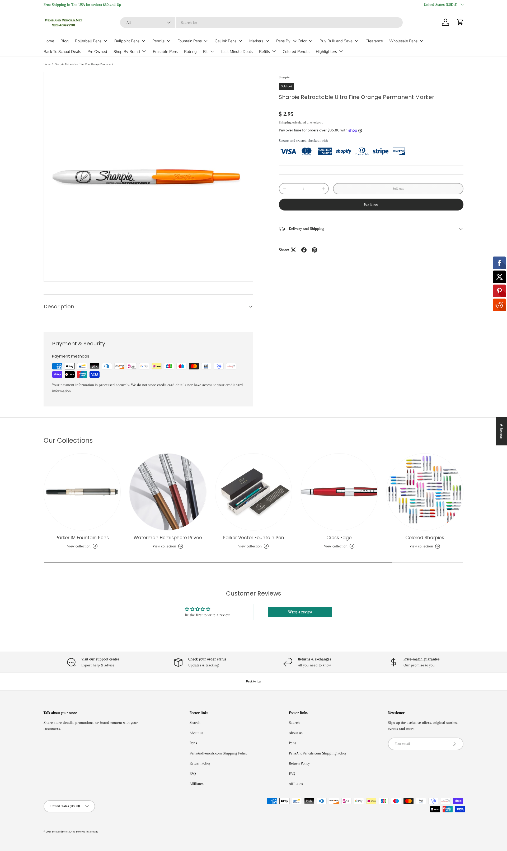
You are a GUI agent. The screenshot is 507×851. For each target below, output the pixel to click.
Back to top (253, 681)
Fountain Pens (189, 41)
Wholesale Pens (403, 41)
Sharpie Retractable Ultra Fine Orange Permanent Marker (85, 64)
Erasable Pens (165, 51)
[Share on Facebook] (304, 250)
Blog (64, 41)
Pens (193, 743)
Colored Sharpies (424, 537)
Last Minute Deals (237, 51)
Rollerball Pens (88, 41)
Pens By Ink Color (291, 41)
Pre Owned (97, 51)
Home (49, 41)
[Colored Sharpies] (425, 492)
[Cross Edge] (339, 492)
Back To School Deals (62, 51)
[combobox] (261, 22)
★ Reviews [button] (501, 431)
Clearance (374, 41)
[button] (460, 22)
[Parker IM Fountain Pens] (82, 492)
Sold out (398, 188)
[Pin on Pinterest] (314, 250)
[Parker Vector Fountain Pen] (253, 492)
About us (196, 733)
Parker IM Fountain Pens (82, 537)
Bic (205, 51)
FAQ (193, 773)
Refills (264, 51)
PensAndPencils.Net (63, 831)
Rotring (190, 51)
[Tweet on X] (293, 250)
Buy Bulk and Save (336, 41)
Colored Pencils (296, 51)
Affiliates (197, 783)
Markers (256, 41)
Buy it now (371, 205)
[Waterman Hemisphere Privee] (167, 492)
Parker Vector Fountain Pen (253, 537)
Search (195, 722)
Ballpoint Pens (126, 41)
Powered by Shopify (87, 831)
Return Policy (200, 763)
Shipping (285, 122)
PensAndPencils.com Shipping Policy (218, 753)
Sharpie (284, 77)
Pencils (158, 41)
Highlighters (326, 51)
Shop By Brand (127, 51)
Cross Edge (339, 537)
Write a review (300, 612)
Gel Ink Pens (225, 41)
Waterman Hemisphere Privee (168, 537)
